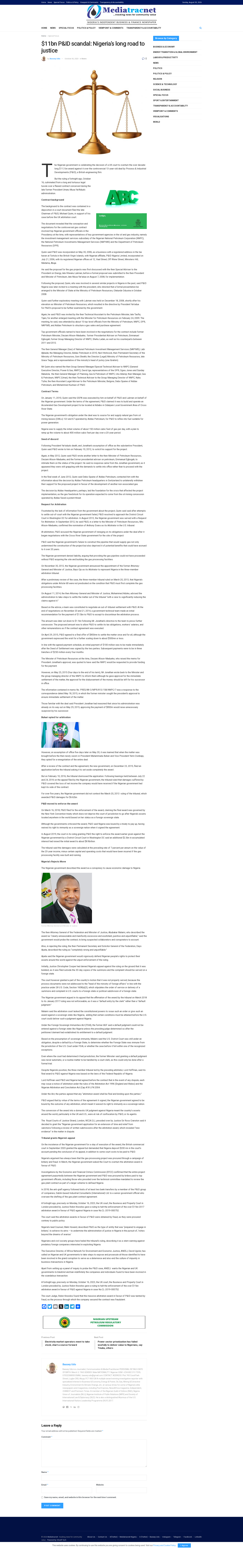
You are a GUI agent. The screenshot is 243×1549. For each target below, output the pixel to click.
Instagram (166, 1537)
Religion (157, 79)
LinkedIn (198, 1537)
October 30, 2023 (71, 59)
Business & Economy (164, 47)
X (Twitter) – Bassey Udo (149, 1537)
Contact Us (102, 1537)
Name (45, 1472)
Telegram (177, 1537)
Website (100, 1485)
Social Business (161, 90)
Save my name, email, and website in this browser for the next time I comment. (80, 1497)
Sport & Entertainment (166, 100)
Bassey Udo (55, 59)
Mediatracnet (53, 1537)
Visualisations (161, 116)
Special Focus (59, 2)
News (50, 2)
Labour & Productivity (165, 57)
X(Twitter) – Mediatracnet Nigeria (123, 1537)
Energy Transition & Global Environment (175, 52)
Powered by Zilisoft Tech (56, 1540)
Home (43, 2)
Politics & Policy (72, 2)
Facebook (188, 1537)
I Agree (184, 1545)
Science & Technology (165, 84)
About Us (91, 1537)
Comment (46, 1436)
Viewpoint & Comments (89, 2)
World (156, 122)
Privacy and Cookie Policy (164, 1545)
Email (44, 1484)
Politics (157, 68)
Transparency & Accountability (112, 2)
